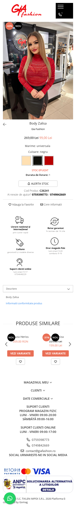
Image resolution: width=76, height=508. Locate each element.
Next (70, 74)
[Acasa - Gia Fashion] (26, 11)
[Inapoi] (3, 124)
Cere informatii (52, 204)
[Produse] (61, 8)
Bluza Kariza (56, 337)
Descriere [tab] (11, 288)
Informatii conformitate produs (24, 303)
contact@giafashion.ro (40, 451)
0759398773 (40, 440)
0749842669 (40, 445)
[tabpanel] (38, 70)
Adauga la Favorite (22, 204)
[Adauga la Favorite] (20, 362)
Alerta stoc (40, 183)
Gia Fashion (38, 129)
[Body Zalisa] (38, 70)
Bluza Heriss (20, 337)
